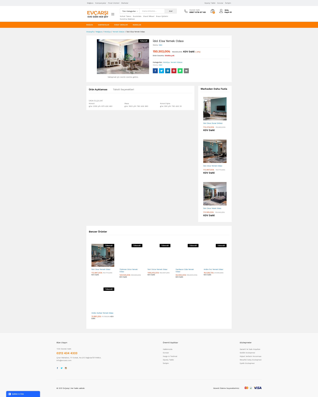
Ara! (170, 11)
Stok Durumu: (158, 56)
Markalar (124, 3)
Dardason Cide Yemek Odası (185, 270)
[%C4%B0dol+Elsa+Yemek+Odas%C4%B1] (161, 70)
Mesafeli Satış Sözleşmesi (250, 360)
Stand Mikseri (148, 16)
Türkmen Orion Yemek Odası (128, 270)
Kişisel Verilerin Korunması (250, 356)
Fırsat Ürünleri (113, 3)
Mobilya (166, 62)
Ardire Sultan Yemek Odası (102, 313)
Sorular (220, 3)
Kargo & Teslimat (170, 356)
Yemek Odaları (176, 62)
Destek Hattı (194, 10)
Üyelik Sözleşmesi (247, 363)
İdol (160, 45)
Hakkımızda (167, 349)
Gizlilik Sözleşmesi (247, 353)
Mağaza (90, 3)
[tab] (99, 90)
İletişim (228, 3)
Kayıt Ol (228, 12)
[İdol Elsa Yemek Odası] (155, 70)
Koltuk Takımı (125, 16)
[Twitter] (62, 368)
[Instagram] (66, 368)
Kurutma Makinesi (127, 19)
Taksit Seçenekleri (123, 89)
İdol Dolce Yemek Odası (157, 269)
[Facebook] (57, 368)
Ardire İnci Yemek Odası (213, 269)
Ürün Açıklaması (98, 89)
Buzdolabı (137, 16)
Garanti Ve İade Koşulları (250, 349)
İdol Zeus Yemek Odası (100, 269)
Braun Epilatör (162, 16)
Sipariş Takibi (209, 3)
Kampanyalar (100, 3)
